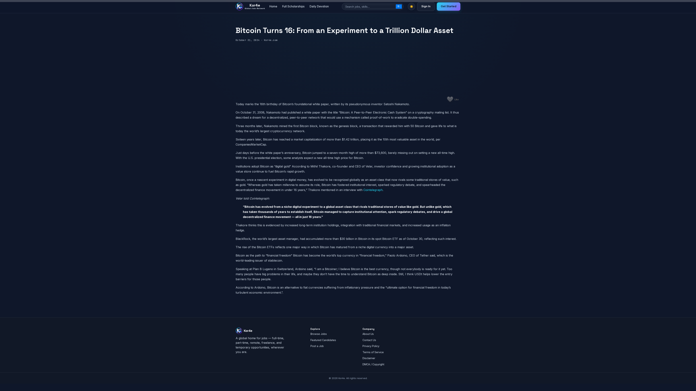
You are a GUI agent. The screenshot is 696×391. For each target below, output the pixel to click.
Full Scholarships (293, 6)
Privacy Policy (370, 346)
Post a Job (317, 346)
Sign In (425, 6)
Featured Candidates (323, 340)
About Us (368, 333)
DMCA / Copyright (373, 364)
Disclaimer (368, 358)
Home (273, 6)
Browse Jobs (318, 333)
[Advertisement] (348, 69)
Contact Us (369, 340)
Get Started (448, 6)
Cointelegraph (373, 190)
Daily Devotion (319, 6)
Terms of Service (373, 352)
